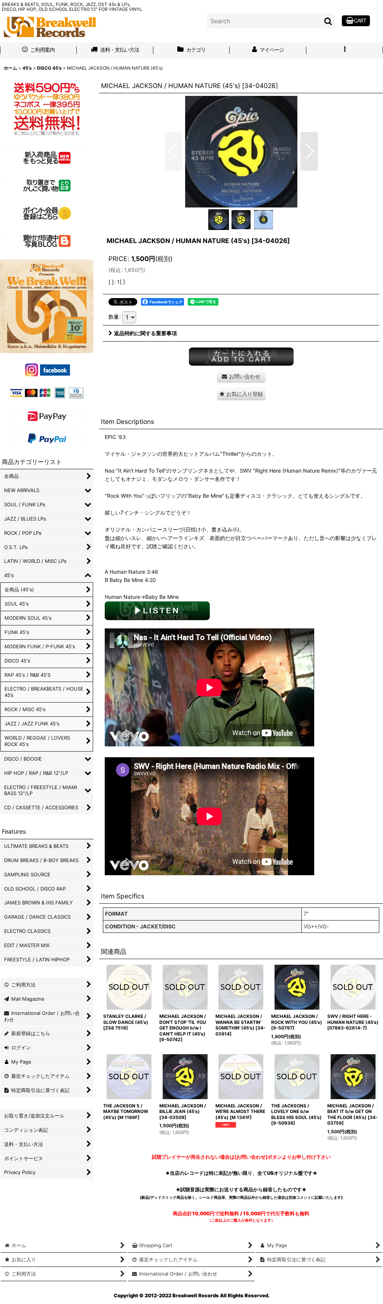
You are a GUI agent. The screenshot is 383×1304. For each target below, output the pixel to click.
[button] (344, 50)
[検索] (328, 21)
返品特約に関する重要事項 (145, 333)
